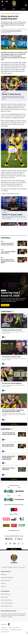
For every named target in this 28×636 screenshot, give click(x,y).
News (4, 9)
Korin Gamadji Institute (6, 600)
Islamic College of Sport (6, 606)
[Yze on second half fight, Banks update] (14, 251)
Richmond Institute (5, 594)
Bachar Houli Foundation (6, 603)
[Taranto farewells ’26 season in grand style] (14, 243)
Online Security (5, 631)
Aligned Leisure (4, 597)
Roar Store (3, 583)
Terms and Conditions (14, 627)
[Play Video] (14, 83)
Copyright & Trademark (16, 629)
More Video (14, 424)
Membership (4, 574)
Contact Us (3, 586)
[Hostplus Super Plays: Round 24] (14, 326)
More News (14, 479)
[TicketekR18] (14, 224)
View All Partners (13, 530)
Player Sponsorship (5, 580)
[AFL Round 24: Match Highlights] (14, 379)
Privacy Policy (21, 567)
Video (13, 9)
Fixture (23, 9)
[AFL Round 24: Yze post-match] (14, 353)
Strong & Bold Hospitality (7, 577)
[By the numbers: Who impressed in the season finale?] (14, 260)
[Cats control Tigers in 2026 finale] (14, 471)
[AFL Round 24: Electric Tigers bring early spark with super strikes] (14, 408)
